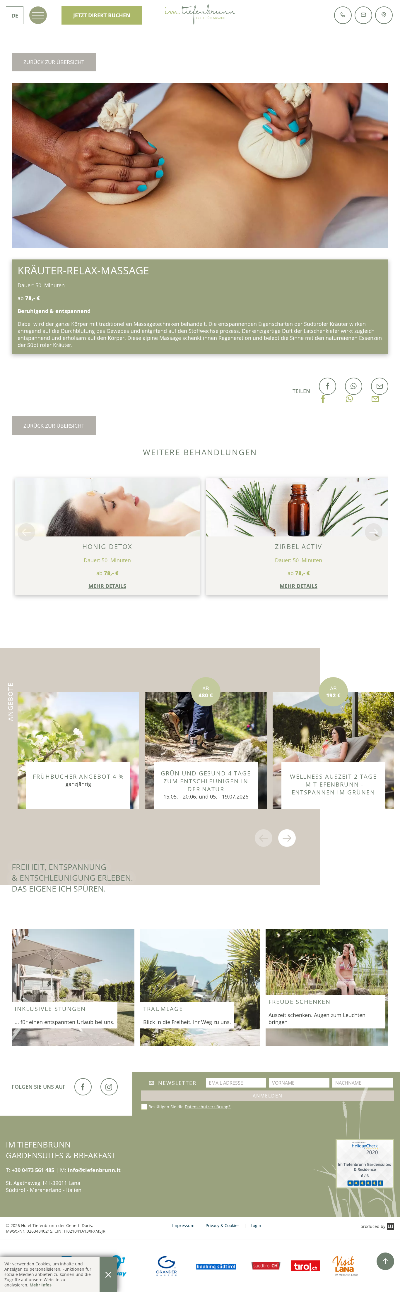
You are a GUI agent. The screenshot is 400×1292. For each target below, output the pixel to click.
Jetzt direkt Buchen (101, 15)
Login (256, 1225)
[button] (26, 532)
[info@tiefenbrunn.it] (363, 14)
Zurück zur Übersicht (53, 62)
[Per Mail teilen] (375, 391)
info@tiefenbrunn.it (94, 1170)
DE (14, 15)
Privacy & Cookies (223, 1225)
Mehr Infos (41, 1285)
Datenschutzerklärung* (208, 1106)
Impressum (183, 1225)
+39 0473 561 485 (33, 1170)
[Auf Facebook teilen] (323, 391)
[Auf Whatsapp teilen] (349, 391)
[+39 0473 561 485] (343, 14)
